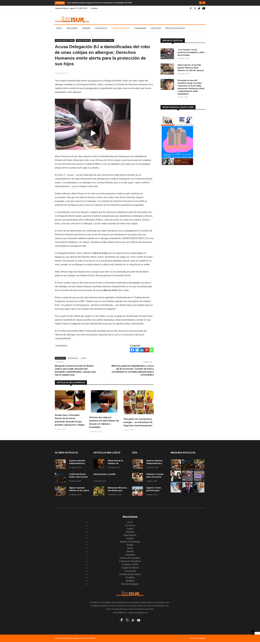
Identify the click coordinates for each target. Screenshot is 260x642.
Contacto (94, 8)
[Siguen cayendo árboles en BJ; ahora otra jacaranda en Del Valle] (61, 491)
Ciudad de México (121, 28)
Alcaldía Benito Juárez (65, 40)
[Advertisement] (180, 190)
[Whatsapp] (151, 350)
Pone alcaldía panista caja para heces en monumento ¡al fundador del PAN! (99, 3)
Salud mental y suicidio (104, 474)
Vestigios (156, 28)
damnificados (73, 358)
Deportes (130, 532)
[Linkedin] (141, 350)
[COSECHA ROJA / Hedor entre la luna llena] (61, 478)
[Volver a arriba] (253, 633)
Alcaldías (130, 577)
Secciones (72, 28)
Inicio (59, 28)
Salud (130, 548)
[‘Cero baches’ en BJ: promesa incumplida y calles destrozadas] (167, 54)
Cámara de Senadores (130, 561)
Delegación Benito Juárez (103, 40)
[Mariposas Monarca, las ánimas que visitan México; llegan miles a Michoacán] (99, 491)
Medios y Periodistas (130, 542)
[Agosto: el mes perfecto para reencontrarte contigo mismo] (138, 491)
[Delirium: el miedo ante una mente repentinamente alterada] (138, 478)
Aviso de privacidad (197, 638)
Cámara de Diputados (130, 558)
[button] (200, 2)
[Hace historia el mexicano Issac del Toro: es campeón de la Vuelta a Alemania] (176, 492)
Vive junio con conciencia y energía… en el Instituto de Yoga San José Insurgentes (137, 422)
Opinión (86, 28)
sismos (83, 358)
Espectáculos (129, 535)
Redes (130, 545)
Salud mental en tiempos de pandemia (115, 463)
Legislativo (101, 28)
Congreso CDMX (130, 564)
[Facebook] (132, 350)
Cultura (130, 528)
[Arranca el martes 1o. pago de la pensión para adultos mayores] (199, 492)
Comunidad (140, 28)
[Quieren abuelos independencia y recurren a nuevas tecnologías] (61, 464)
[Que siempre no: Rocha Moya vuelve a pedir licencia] (187, 492)
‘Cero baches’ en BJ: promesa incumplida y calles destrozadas (191, 52)
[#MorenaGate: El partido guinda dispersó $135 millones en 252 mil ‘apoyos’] (167, 69)
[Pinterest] (146, 350)
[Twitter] (137, 350)
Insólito (130, 538)
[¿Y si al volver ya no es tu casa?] (199, 480)
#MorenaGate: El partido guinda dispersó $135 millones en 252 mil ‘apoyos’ (191, 67)
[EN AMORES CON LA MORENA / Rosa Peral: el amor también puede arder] (176, 480)
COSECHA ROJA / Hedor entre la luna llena (78, 477)
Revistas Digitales (175, 28)
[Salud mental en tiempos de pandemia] (99, 464)
